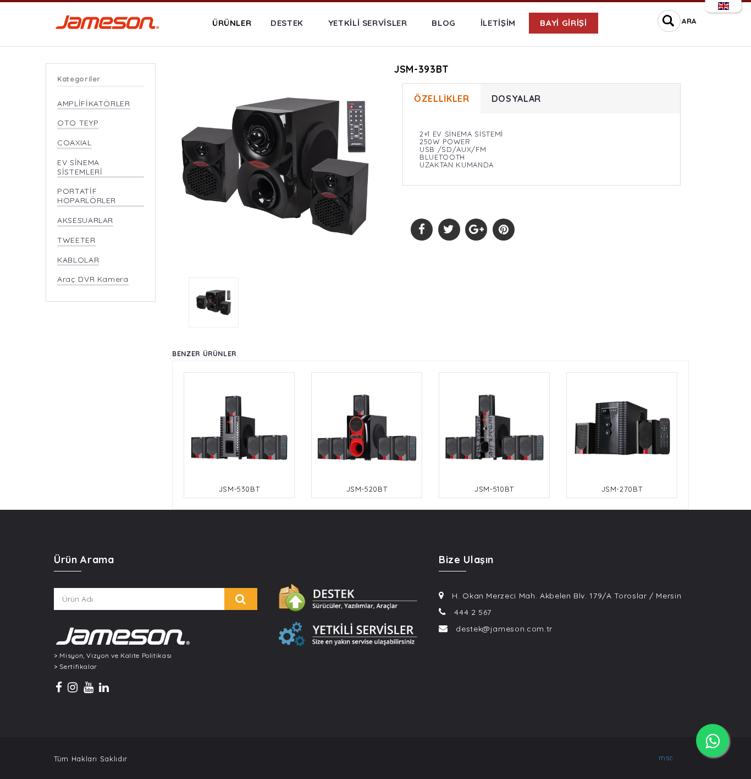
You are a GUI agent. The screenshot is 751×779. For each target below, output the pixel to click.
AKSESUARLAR (85, 220)
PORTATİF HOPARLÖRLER (86, 196)
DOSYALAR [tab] (516, 98)
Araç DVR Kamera (93, 279)
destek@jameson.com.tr (504, 629)
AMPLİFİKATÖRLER (93, 103)
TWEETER (76, 240)
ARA (689, 21)
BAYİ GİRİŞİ (563, 23)
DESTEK (286, 23)
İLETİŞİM (498, 23)
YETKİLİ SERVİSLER (367, 23)
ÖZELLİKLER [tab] (442, 98)
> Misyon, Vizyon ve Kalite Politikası (113, 656)
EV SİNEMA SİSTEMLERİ (80, 167)
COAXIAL (74, 143)
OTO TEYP (77, 123)
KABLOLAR (78, 260)
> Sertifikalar (75, 667)
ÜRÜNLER (232, 23)
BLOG (444, 23)
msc (666, 757)
